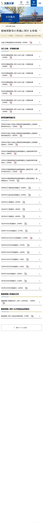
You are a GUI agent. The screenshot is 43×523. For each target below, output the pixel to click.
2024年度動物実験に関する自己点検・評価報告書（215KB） (17, 56)
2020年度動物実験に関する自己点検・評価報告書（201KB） (17, 92)
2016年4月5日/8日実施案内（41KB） (13, 266)
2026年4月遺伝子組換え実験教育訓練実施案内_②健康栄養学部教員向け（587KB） (19, 134)
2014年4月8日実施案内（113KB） (12, 281)
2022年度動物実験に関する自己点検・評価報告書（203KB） (17, 74)
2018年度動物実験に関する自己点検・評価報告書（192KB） (17, 110)
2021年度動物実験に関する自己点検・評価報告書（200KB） (17, 83)
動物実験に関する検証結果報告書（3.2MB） (15, 316)
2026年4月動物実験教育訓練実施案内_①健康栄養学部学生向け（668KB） (19, 152)
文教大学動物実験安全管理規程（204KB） (14, 42)
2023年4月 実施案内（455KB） (11, 209)
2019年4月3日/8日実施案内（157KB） (13, 245)
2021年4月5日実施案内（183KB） (12, 223)
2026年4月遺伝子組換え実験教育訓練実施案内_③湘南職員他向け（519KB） (19, 143)
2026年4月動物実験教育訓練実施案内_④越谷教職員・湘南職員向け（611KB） (19, 179)
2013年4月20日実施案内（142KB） (12, 288)
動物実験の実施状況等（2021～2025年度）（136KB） (18, 301)
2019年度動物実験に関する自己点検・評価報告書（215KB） (17, 101)
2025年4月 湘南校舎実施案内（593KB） (14, 188)
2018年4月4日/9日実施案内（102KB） (13, 252)
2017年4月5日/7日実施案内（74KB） (13, 259)
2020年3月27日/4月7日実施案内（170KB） (15, 238)
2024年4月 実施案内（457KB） (11, 202)
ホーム (5, 35)
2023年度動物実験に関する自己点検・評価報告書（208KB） (17, 65)
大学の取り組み (19, 35)
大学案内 (10, 35)
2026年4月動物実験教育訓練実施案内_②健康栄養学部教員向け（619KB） (19, 161)
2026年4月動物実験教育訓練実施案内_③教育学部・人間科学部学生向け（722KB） (19, 170)
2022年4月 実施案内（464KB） (11, 216)
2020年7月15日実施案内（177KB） (12, 231)
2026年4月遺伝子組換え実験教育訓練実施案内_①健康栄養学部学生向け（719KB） (19, 125)
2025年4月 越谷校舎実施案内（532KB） (14, 195)
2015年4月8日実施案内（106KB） (12, 274)
